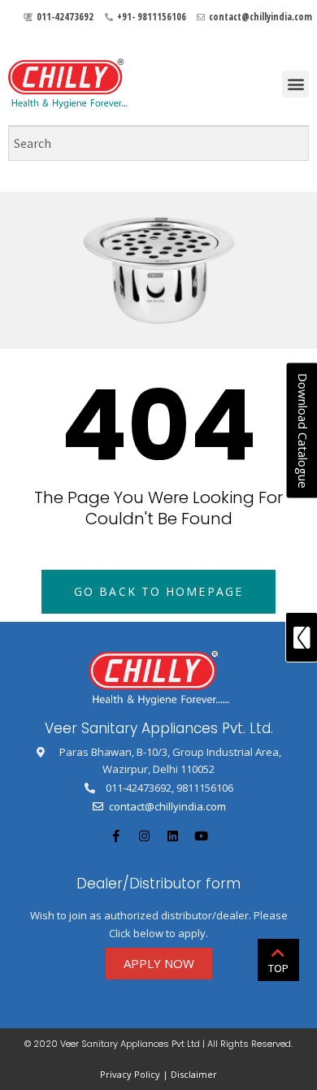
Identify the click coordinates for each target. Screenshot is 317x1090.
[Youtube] (201, 836)
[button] (295, 84)
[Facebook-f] (116, 836)
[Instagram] (144, 836)
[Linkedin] (173, 836)
